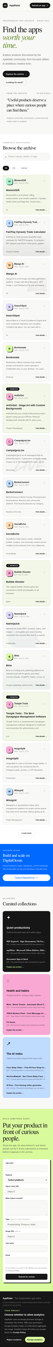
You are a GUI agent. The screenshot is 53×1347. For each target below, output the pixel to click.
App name (9, 1163)
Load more (27, 833)
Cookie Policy (19, 1332)
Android (24, 168)
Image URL (13, 1231)
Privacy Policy (13, 1271)
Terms (31, 1268)
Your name (10, 1243)
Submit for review (26, 1277)
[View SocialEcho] (26, 538)
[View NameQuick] (26, 628)
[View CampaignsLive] (26, 454)
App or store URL (12, 1186)
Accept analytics (35, 1340)
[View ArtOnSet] (26, 408)
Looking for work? (14, 82)
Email (8, 1255)
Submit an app (40, 5)
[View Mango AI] (26, 278)
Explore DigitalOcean (26, 878)
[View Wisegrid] (26, 804)
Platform (9, 1175)
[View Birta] (26, 670)
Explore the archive (16, 74)
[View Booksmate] (26, 361)
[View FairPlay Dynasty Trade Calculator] (26, 236)
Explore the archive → (15, 967)
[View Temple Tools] (26, 716)
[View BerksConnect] (26, 496)
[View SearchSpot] (26, 320)
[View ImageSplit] (26, 763)
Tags (18, 1219)
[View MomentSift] (26, 194)
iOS (14, 168)
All (6, 168)
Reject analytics (14, 1340)
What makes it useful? (14, 1198)
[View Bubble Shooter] (26, 583)
